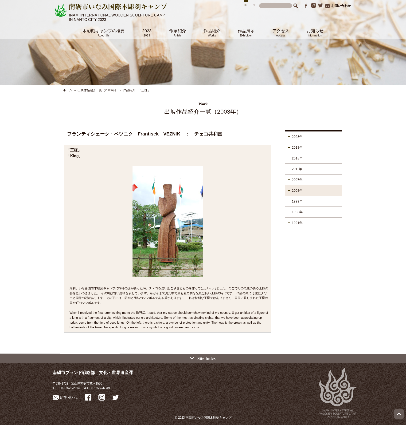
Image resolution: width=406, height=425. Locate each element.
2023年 (297, 137)
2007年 (297, 180)
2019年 (297, 147)
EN (252, 5)
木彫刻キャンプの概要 (103, 32)
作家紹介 (177, 32)
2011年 (297, 169)
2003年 (297, 190)
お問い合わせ (341, 6)
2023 (147, 32)
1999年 (297, 201)
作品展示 (246, 32)
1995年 (297, 212)
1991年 (297, 223)
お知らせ (315, 32)
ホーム (67, 90)
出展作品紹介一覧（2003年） (98, 90)
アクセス (280, 32)
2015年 (297, 158)
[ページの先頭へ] (399, 417)
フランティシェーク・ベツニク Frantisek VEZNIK (123, 133)
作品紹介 (211, 32)
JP (245, 5)
